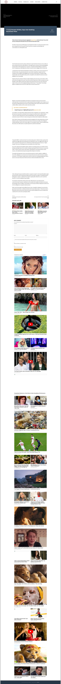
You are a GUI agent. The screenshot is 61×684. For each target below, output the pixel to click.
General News (8, 28)
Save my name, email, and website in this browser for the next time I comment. (26, 239)
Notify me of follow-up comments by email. (20, 243)
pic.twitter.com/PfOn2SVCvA (20, 107)
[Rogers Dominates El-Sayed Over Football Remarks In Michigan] (30, 205)
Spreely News (33, 40)
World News (37, 1)
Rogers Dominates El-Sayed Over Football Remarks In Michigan (29, 212)
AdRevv (38, 682)
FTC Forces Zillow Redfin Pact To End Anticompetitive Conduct (17, 212)
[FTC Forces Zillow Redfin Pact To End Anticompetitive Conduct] (17, 205)
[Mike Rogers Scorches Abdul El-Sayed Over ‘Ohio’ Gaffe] (43, 205)
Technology (26, 1)
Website (37, 235)
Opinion (15, 1)
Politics (20, 1)
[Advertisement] (30, 56)
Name (15, 235)
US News (32, 1)
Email (26, 235)
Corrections (44, 1)
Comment (15, 223)
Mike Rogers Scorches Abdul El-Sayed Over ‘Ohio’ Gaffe (42, 212)
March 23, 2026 (37, 109)
